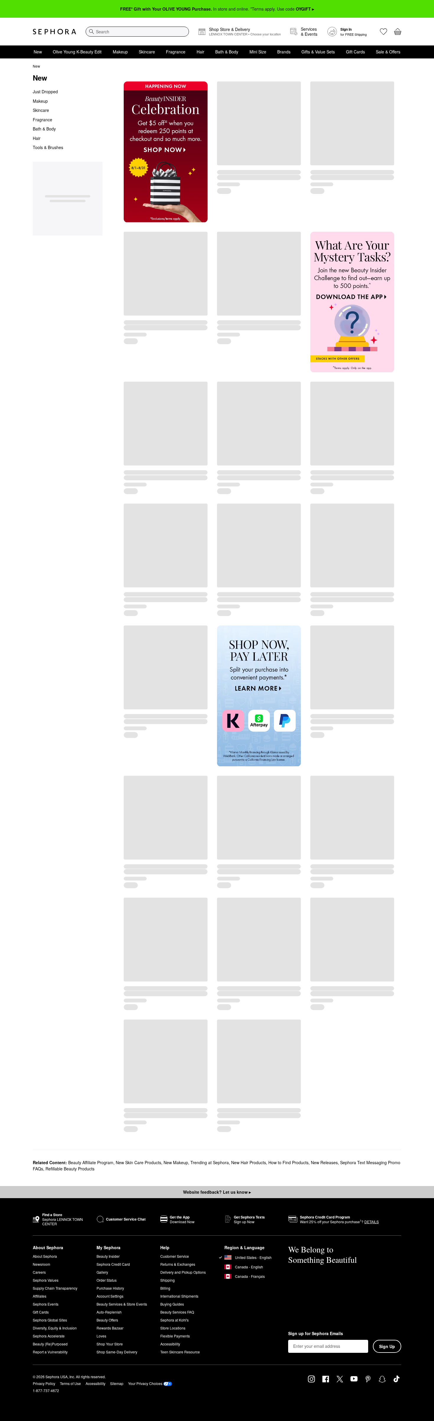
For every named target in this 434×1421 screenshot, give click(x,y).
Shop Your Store (110, 1343)
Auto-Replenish (109, 1311)
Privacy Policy (44, 1383)
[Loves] (383, 31)
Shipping (167, 1280)
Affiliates (39, 1295)
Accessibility (170, 1343)
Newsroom (41, 1264)
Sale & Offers (388, 52)
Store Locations (172, 1327)
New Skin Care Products (138, 1162)
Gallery (102, 1272)
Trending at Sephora (209, 1162)
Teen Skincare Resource (180, 1351)
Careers (39, 1272)
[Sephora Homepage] (54, 31)
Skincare (147, 52)
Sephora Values (45, 1280)
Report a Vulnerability (50, 1351)
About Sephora (45, 1256)
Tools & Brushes (48, 147)
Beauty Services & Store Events (122, 1303)
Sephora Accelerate (49, 1335)
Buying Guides (172, 1303)
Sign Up (387, 1346)
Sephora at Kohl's (174, 1319)
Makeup (120, 52)
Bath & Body (226, 52)
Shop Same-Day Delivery (117, 1351)
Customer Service (174, 1256)
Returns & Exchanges (177, 1264)
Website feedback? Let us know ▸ (217, 1192)
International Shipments (179, 1295)
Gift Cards (355, 52)
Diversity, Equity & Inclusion (55, 1327)
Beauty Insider (108, 1256)
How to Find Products (288, 1162)
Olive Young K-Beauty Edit (77, 52)
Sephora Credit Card (113, 1264)
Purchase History (110, 1288)
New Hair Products (248, 1162)
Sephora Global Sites (50, 1319)
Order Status (107, 1280)
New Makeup (176, 1162)
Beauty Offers (107, 1319)
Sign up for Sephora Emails (315, 1333)
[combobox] (137, 32)
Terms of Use (70, 1383)
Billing (165, 1288)
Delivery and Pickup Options (183, 1272)
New (38, 52)
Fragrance (175, 52)
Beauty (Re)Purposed (50, 1343)
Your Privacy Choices (145, 1383)
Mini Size (257, 52)
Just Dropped (45, 91)
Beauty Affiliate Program (90, 1162)
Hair (200, 52)
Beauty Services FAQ (177, 1311)
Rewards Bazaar (110, 1327)
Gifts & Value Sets (318, 52)
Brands (284, 52)
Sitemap (116, 1383)
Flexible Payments (175, 1335)
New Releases (324, 1162)
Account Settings (110, 1295)
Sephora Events (45, 1303)
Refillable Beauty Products (69, 1169)
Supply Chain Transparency (55, 1288)
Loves (101, 1335)
